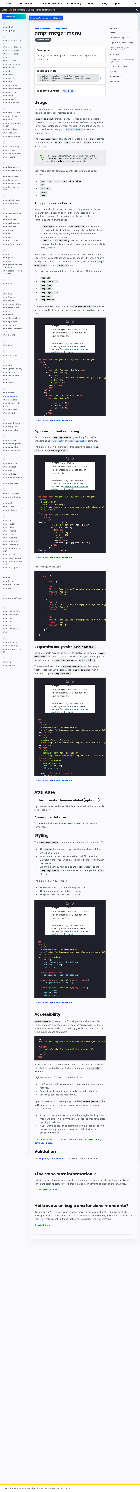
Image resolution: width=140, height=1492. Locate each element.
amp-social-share (11, 541)
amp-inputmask (10, 321)
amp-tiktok (7, 577)
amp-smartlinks (10, 537)
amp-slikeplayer (10, 534)
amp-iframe (8, 293)
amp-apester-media (12, 88)
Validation (114, 81)
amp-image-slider (11, 307)
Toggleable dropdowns (120, 38)
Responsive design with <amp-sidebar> (120, 48)
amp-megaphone (11, 399)
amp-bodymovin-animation (12, 124)
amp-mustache (10, 413)
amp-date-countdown (12, 171)
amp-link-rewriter (11, 375)
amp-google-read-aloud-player (12, 272)
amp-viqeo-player (11, 628)
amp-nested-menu (11, 423)
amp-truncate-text (11, 584)
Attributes (114, 54)
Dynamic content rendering (122, 42)
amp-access (8, 57)
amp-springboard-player (12, 549)
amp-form (7, 237)
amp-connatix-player (12, 153)
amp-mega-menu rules (51, 1158)
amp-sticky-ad (9, 554)
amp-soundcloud (10, 544)
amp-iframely (9, 297)
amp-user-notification (12, 599)
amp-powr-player (11, 483)
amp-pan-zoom (10, 463)
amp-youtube (9, 665)
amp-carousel (9, 150)
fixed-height (68, 90)
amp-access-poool (11, 50)
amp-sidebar (8, 527)
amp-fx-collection (11, 240)
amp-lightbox (9, 372)
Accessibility (115, 76)
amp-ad (6, 71)
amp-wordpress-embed (12, 650)
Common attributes (119, 66)
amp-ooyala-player (11, 447)
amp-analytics (9, 78)
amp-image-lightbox (12, 304)
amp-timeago (9, 581)
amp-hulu (7, 283)
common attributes (68, 823)
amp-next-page (10, 426)
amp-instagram (10, 325)
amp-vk (6, 632)
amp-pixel (7, 470)
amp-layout (8, 365)
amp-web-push (10, 642)
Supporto (117, 3)
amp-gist (7, 261)
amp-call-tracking (11, 146)
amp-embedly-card (11, 200)
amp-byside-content (12, 136)
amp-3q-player (9, 30)
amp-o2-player (9, 440)
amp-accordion (10, 60)
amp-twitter (8, 588)
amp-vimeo (8, 621)
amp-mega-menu (11, 396)
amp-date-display (11, 176)
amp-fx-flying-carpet (12, 244)
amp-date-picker (10, 180)
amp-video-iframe (11, 614)
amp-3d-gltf (8, 27)
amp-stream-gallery (12, 558)
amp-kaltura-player (11, 355)
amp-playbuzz (9, 474)
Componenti (61, 28)
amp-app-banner (10, 92)
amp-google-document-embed (12, 266)
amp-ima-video (10, 300)
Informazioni (25, 3)
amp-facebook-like (11, 219)
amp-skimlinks (9, 530)
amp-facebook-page (12, 223)
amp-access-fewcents (12, 42)
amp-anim (7, 81)
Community (74, 3)
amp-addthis (8, 74)
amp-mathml (9, 392)
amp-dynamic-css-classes (12, 188)
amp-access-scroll (11, 53)
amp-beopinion (10, 116)
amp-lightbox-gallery (12, 368)
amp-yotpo (8, 662)
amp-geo (7, 254)
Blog (104, 3)
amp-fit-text (8, 230)
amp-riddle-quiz (10, 510)
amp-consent (9, 157)
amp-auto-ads (9, 99)
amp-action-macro (11, 64)
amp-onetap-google (12, 443)
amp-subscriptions (11, 567)
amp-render (8, 506)
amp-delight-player (12, 183)
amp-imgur (8, 314)
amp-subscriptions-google (12, 562)
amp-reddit (8, 503)
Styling (113, 71)
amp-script (8, 520)
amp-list (6, 379)
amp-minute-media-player (12, 404)
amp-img (7, 311)
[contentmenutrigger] (122, 29)
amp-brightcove (10, 132)
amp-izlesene (9, 334)
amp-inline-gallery (11, 318)
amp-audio (8, 95)
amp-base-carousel (11, 112)
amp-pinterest (9, 466)
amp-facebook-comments (12, 215)
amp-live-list (8, 382)
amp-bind (7, 119)
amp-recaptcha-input (12, 498)
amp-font (7, 233)
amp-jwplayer (9, 345)
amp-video (7, 618)
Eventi (91, 3)
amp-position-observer (12, 478)
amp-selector (9, 524)
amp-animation (10, 85)
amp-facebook (9, 226)
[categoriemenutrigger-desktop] (46, 18)
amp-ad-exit (8, 67)
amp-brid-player (10, 129)
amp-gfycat (8, 257)
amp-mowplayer (10, 409)
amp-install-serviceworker (12, 330)
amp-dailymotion (10, 167)
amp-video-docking (11, 611)
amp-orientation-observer (12, 452)
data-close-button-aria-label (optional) (122, 60)
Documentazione (50, 3)
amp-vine (7, 625)
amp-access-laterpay (12, 46)
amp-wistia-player (11, 645)
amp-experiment (10, 203)
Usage (112, 33)
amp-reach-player (11, 493)
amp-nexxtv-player (11, 430)
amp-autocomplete (11, 102)
